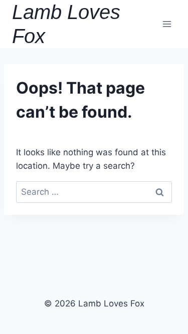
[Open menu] (166, 24)
